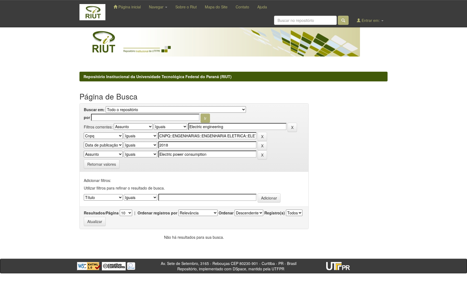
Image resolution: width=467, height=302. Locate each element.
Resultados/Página (101, 212)
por (87, 117)
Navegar (157, 6)
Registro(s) (274, 212)
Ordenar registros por (157, 212)
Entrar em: (371, 20)
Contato (242, 6)
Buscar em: (94, 109)
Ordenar (226, 212)
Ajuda (262, 6)
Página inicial (129, 6)
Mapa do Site (216, 6)
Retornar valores (101, 164)
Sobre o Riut (186, 6)
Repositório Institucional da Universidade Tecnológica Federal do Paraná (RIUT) (158, 76)
